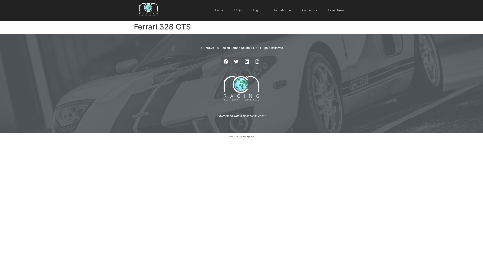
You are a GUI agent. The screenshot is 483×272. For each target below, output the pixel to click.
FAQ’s (238, 10)
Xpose (250, 136)
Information (279, 10)
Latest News (336, 10)
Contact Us (309, 10)
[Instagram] (257, 61)
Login (256, 10)
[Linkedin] (246, 61)
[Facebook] (226, 61)
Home (219, 10)
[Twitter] (236, 61)
